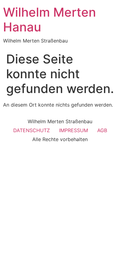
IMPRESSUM (73, 130)
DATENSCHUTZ (31, 130)
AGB (102, 130)
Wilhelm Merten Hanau (49, 20)
